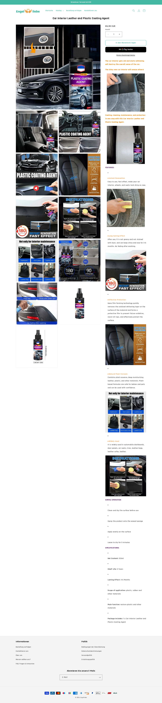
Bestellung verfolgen (23, 647)
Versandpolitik (86, 655)
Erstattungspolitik (88, 660)
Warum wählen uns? (23, 660)
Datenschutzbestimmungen (91, 651)
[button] (59, 10)
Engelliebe (83, 697)
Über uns (19, 655)
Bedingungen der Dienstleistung (93, 647)
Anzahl (107, 29)
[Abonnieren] (99, 677)
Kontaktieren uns (22, 651)
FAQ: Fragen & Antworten (25, 664)
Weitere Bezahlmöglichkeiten (125, 55)
